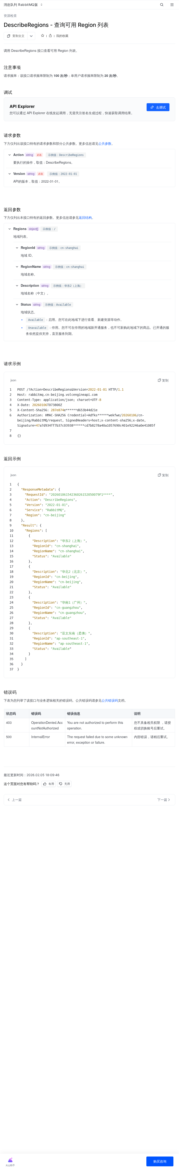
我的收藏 (62, 36)
